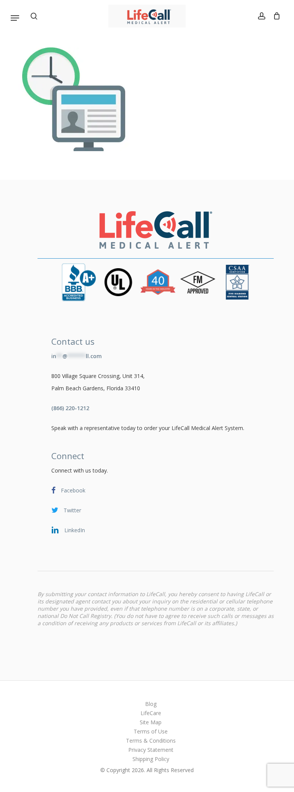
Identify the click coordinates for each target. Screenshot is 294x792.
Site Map (151, 722)
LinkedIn (74, 530)
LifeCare (150, 713)
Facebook (72, 490)
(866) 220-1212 (70, 408)
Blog (151, 703)
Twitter (71, 510)
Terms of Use (151, 731)
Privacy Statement (150, 749)
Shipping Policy (150, 759)
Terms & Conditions (151, 740)
